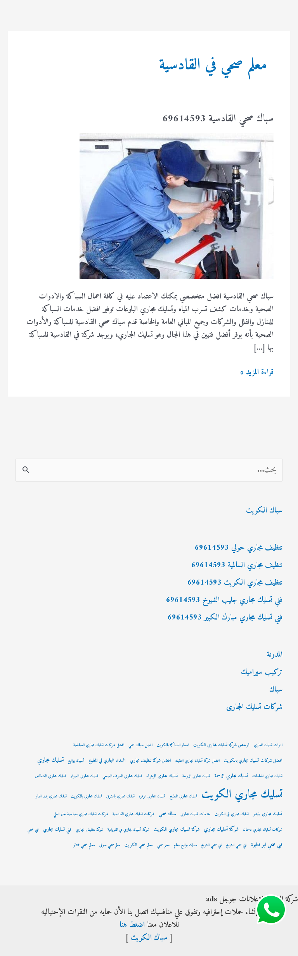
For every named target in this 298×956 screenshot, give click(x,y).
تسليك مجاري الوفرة (152, 796)
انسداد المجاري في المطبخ (107, 761)
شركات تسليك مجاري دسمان (262, 829)
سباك (275, 690)
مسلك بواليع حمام (185, 845)
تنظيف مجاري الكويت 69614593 (234, 583)
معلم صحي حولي (109, 845)
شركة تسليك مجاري (221, 829)
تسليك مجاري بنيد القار (51, 796)
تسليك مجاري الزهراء (162, 776)
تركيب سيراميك (261, 672)
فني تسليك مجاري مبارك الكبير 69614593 (225, 618)
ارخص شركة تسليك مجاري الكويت (221, 745)
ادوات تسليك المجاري (268, 745)
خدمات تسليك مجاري (195, 814)
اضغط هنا (132, 925)
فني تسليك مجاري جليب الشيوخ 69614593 (224, 600)
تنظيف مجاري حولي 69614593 (238, 548)
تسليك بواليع (76, 760)
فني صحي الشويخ (211, 845)
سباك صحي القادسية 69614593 (218, 119)
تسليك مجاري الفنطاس (50, 776)
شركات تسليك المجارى (254, 707)
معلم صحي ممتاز (84, 845)
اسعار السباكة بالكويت (173, 745)
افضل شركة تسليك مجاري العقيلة (197, 760)
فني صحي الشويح (236, 845)
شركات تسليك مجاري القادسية (133, 814)
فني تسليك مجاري (57, 829)
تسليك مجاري (50, 760)
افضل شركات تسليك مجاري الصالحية (98, 745)
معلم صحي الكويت (139, 845)
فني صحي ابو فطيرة (266, 845)
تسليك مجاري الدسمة (231, 776)
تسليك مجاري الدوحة (196, 776)
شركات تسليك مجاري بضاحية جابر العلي (81, 814)
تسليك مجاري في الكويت (232, 814)
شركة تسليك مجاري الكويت (176, 829)
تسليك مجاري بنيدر (267, 814)
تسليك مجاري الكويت (241, 795)
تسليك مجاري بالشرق (120, 796)
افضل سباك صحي (140, 745)
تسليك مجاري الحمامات (267, 776)
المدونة (274, 655)
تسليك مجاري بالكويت (86, 796)
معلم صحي (163, 845)
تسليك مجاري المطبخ (183, 796)
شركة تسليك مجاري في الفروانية (128, 829)
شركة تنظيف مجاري (89, 829)
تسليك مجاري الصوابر (84, 776)
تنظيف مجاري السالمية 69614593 (236, 565)
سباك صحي (167, 814)
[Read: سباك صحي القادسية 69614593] (177, 206)
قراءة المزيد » (257, 372)
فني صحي (33, 829)
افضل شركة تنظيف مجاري (150, 761)
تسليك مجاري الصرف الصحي (122, 776)
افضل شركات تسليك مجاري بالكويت (253, 761)
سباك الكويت (264, 511)
